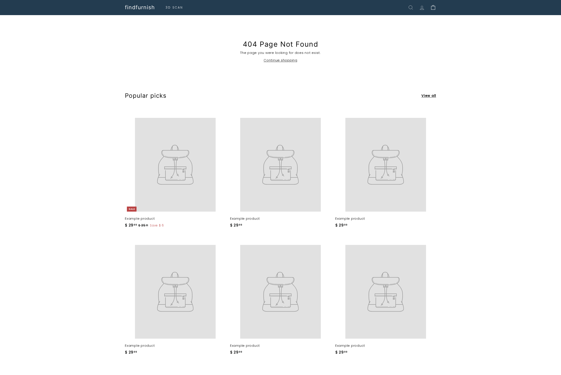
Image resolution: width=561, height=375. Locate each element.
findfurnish (140, 7)
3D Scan (174, 7)
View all (428, 95)
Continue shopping (280, 60)
